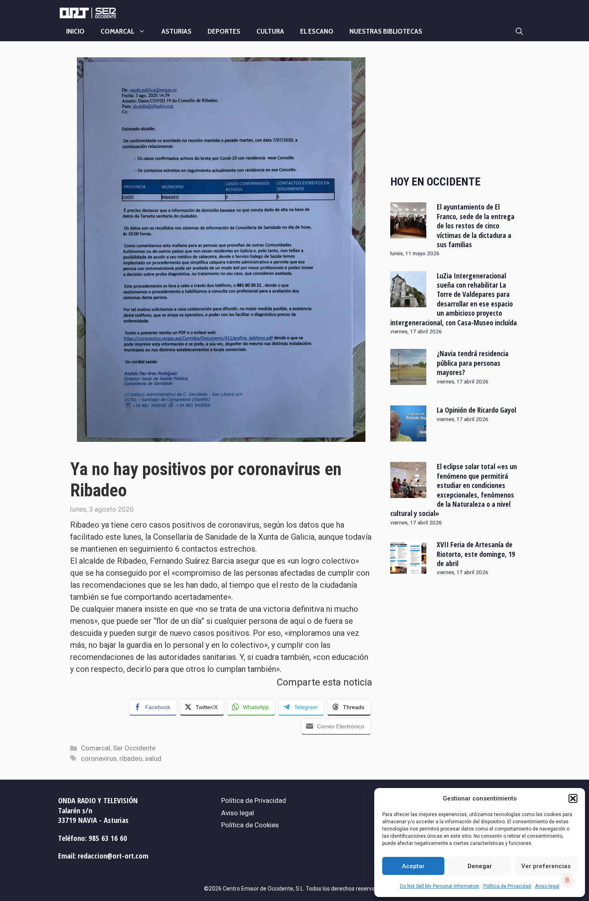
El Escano (316, 31)
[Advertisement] (454, 109)
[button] (573, 798)
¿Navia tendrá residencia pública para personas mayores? (472, 363)
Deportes (224, 31)
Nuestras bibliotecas (385, 31)
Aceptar (413, 866)
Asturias (176, 31)
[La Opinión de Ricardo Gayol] (408, 436)
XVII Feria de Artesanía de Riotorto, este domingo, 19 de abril (476, 554)
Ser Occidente (134, 748)
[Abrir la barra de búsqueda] (519, 31)
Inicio (75, 31)
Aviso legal (547, 886)
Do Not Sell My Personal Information (439, 886)
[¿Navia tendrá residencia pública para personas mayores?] (408, 380)
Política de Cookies (250, 825)
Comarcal (117, 31)
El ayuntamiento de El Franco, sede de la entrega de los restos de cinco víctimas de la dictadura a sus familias (475, 225)
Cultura (270, 31)
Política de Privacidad (507, 886)
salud (153, 758)
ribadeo (130, 758)
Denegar (480, 866)
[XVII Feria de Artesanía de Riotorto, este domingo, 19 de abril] (408, 571)
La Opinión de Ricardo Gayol (476, 410)
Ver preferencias (546, 866)
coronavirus (99, 758)
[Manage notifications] (567, 880)
